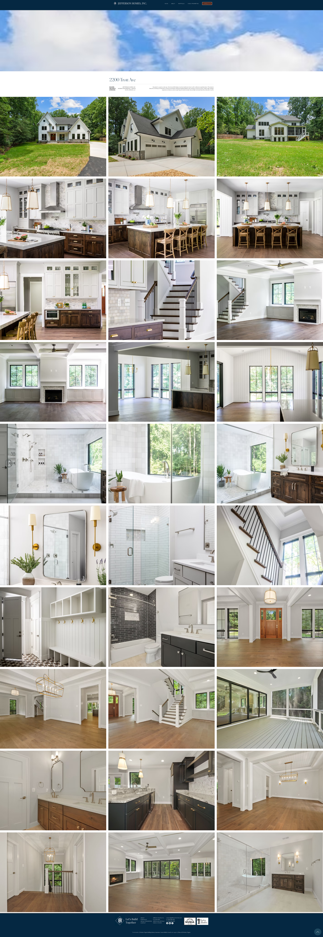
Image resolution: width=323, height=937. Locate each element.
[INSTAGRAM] (172, 923)
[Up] (317, 932)
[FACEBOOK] (167, 923)
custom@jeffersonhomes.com (174, 917)
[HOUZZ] (170, 923)
